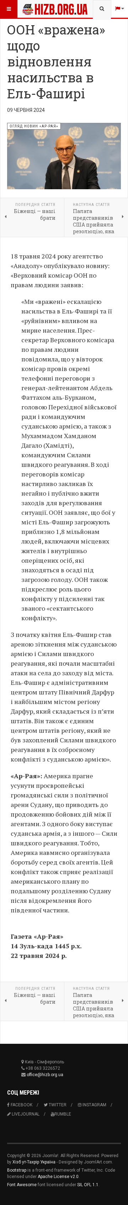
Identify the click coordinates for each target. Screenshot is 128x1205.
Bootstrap (16, 1170)
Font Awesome (22, 1184)
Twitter (57, 1104)
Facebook (21, 1104)
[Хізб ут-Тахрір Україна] (36, 9)
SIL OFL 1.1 (87, 1184)
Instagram (93, 1104)
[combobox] (102, 9)
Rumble (62, 1114)
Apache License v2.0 (58, 1176)
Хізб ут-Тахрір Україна (33, 1162)
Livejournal (25, 1114)
